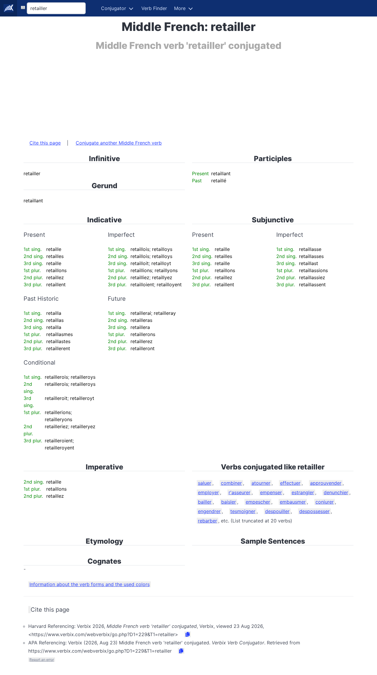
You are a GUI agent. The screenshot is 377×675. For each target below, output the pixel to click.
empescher (258, 502)
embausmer (293, 502)
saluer (204, 483)
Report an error (41, 659)
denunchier (336, 492)
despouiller (277, 511)
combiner (231, 483)
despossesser (314, 511)
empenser (271, 492)
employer (208, 492)
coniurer (324, 502)
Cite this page (45, 143)
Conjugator (113, 8)
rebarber (207, 521)
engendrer (209, 511)
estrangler (303, 492)
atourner (261, 483)
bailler (204, 502)
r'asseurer (239, 492)
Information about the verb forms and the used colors (89, 584)
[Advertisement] (188, 92)
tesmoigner (242, 511)
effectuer (290, 483)
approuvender (325, 483)
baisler (228, 502)
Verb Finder (154, 8)
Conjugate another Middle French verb (119, 143)
